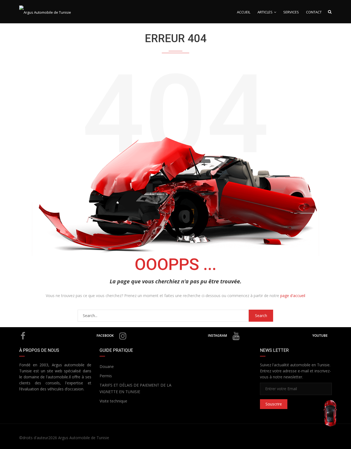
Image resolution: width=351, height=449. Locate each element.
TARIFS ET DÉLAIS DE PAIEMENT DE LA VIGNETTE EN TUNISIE (135, 388)
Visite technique (113, 401)
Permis (106, 375)
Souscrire (273, 404)
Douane (107, 366)
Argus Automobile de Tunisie (83, 437)
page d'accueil (292, 295)
